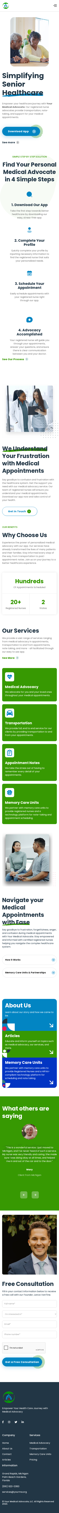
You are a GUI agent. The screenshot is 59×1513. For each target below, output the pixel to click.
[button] (55, 5)
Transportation (38, 1448)
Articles (6, 1459)
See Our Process (13, 359)
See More (8, 658)
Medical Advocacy (40, 1443)
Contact (7, 1454)
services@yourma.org (14, 1492)
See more (8, 142)
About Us (7, 1448)
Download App (18, 131)
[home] (5, 5)
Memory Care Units (40, 1454)
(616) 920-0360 (10, 1486)
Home (5, 1443)
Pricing (33, 1459)
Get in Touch (17, 511)
